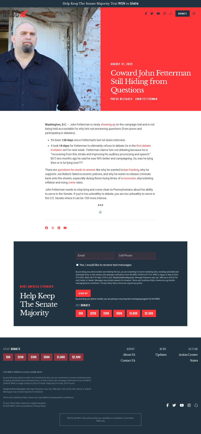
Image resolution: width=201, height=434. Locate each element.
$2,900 (149, 313)
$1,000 (133, 313)
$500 (119, 313)
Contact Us (128, 360)
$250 (93, 313)
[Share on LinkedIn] (59, 228)
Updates (161, 354)
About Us (129, 354)
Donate (182, 13)
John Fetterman (146, 99)
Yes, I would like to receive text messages (105, 265)
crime (72, 182)
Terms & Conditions (23, 406)
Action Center (188, 354)
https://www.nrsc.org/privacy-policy (127, 283)
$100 (106, 313)
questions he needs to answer (76, 169)
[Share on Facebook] (46, 228)
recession (129, 178)
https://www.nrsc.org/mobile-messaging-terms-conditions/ (48, 397)
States (194, 360)
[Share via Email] (65, 228)
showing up (108, 124)
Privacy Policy (40, 406)
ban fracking (131, 169)
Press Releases (122, 99)
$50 (81, 313)
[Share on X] (53, 228)
